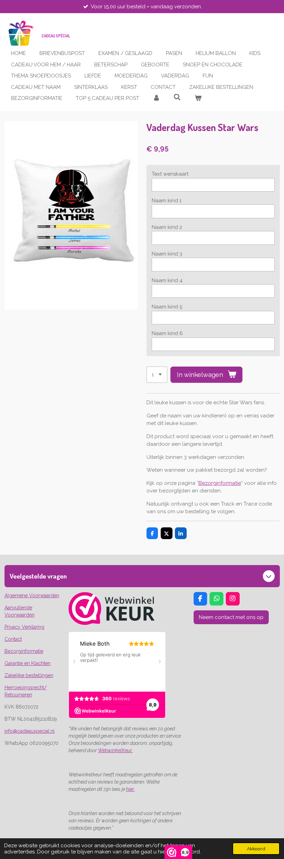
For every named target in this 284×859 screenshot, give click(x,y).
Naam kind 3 (167, 254)
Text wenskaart (170, 174)
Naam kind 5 (167, 307)
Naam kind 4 (167, 280)
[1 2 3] (157, 375)
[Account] (156, 98)
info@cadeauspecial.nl (30, 731)
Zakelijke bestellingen (29, 675)
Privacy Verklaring (24, 627)
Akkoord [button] (256, 848)
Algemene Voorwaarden (32, 595)
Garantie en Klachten (28, 663)
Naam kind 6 (167, 333)
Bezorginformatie (219, 483)
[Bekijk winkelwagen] (198, 98)
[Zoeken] (177, 97)
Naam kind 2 (167, 227)
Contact (13, 639)
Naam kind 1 (166, 200)
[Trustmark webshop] (112, 623)
